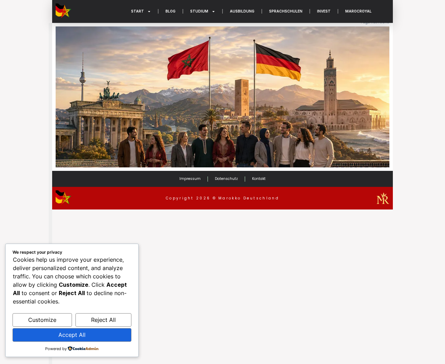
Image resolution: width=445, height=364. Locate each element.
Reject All (103, 319)
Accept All (72, 334)
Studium (199, 11)
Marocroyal (358, 11)
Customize (42, 319)
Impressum (190, 178)
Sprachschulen (285, 11)
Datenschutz (226, 178)
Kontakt (259, 178)
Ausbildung (242, 11)
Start (137, 11)
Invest (324, 11)
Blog (170, 11)
